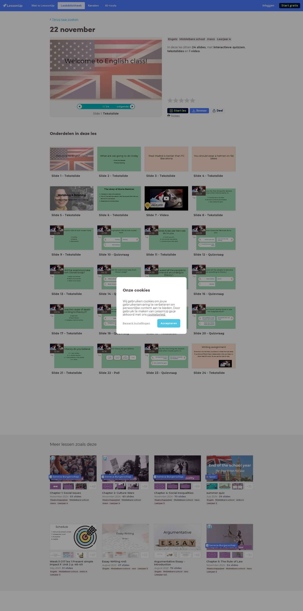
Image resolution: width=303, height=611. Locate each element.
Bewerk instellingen (136, 323)
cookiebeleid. (156, 314)
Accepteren (169, 323)
